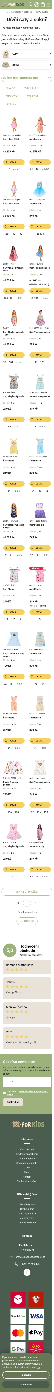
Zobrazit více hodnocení (31, 955)
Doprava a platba (27, 1158)
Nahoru (29, 921)
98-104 (34, 298)
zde (38, 1367)
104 (11, 362)
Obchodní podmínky (27, 1163)
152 (20, 233)
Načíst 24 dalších (27, 891)
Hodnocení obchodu (27, 1154)
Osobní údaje (27, 1209)
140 (13, 233)
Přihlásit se (13, 1102)
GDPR (27, 1167)
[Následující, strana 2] (27, 903)
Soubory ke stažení (27, 1181)
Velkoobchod (27, 1149)
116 (8, 169)
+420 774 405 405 (30, 1263)
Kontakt (27, 1176)
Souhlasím (26, 1384)
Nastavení (26, 1374)
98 (37, 169)
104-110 (8, 298)
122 (6, 619)
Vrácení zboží (27, 1218)
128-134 (39, 233)
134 (20, 619)
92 (31, 169)
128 (6, 233)
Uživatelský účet (27, 1204)
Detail (12, 162)
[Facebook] (27, 1272)
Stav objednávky (27, 1213)
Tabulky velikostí (27, 1222)
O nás (27, 1172)
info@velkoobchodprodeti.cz (30, 1257)
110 (39, 490)
